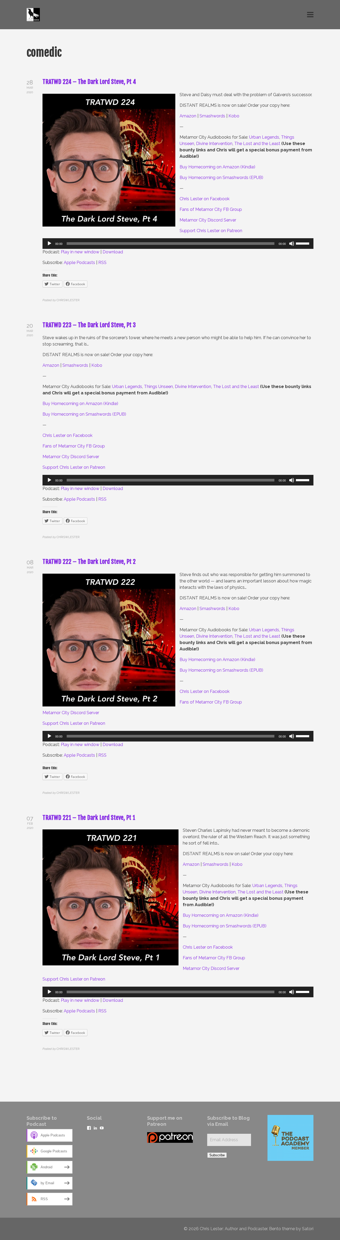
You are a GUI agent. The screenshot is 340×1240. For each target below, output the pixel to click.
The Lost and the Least (257, 143)
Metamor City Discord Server (208, 220)
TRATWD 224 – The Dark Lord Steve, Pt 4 (89, 81)
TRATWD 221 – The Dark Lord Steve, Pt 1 (88, 817)
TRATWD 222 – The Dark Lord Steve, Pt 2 (89, 561)
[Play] (49, 243)
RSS (102, 262)
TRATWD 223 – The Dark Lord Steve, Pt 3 (89, 325)
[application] (177, 243)
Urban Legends (264, 137)
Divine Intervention (214, 143)
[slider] (303, 243)
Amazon (188, 115)
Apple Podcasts (79, 262)
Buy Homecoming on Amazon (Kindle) (217, 166)
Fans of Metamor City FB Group (211, 209)
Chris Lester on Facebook (205, 198)
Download (113, 251)
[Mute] (291, 243)
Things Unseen (158, 386)
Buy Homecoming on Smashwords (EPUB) (221, 177)
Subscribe (217, 1155)
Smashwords (212, 115)
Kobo (233, 115)
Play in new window (80, 251)
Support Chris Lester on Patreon (211, 230)
